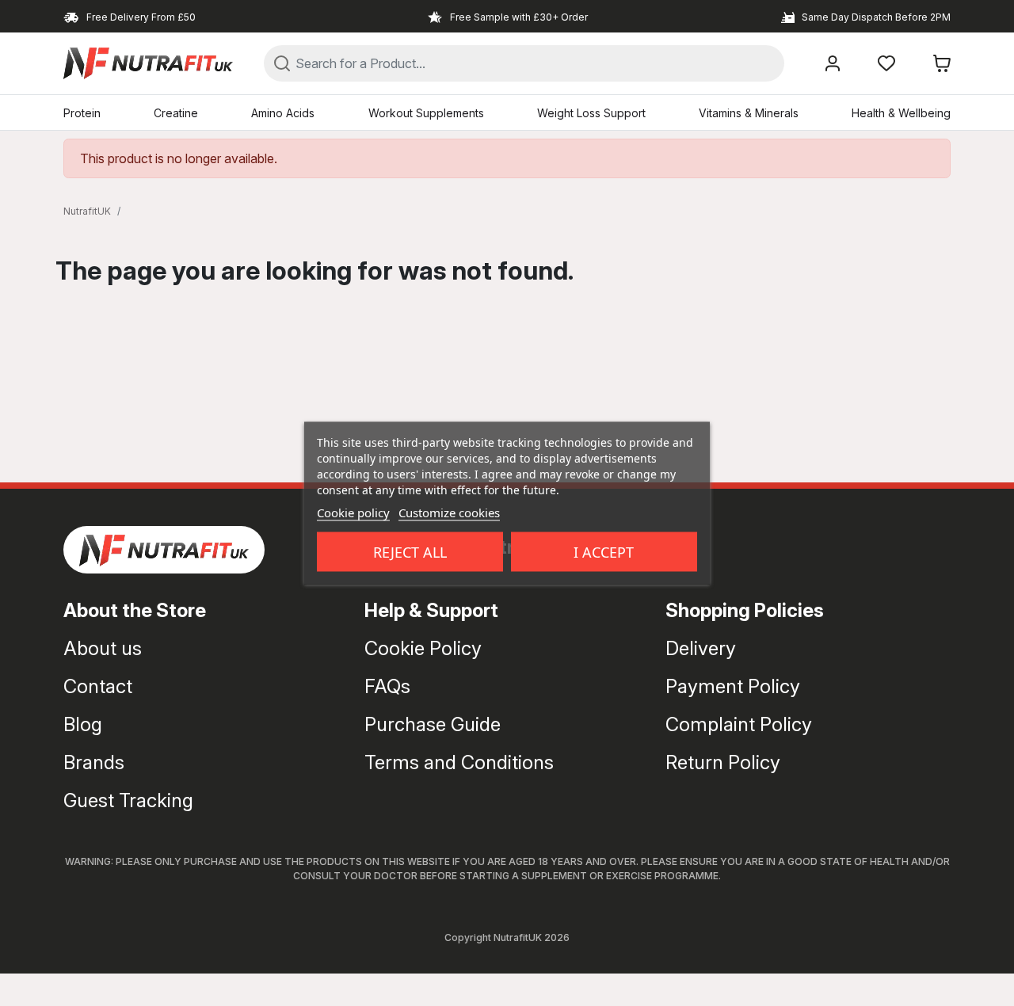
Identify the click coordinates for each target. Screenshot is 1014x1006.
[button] (942, 63)
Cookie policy (353, 512)
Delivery (700, 648)
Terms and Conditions (459, 762)
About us (102, 648)
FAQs (387, 686)
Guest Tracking (128, 800)
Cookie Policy (423, 648)
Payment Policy (732, 686)
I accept (604, 552)
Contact (97, 686)
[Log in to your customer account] (832, 63)
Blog (82, 724)
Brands (93, 762)
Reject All (410, 552)
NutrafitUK (87, 211)
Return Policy (722, 762)
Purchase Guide (432, 724)
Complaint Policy (738, 724)
